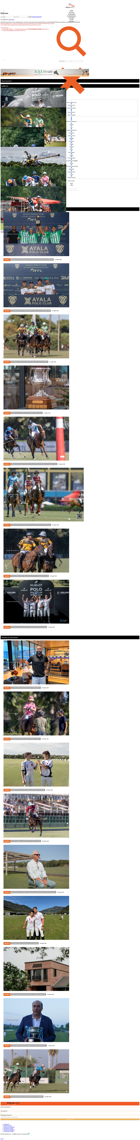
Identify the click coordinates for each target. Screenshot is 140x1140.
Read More (7, 259)
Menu (70, 3)
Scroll (2, 1138)
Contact (71, 21)
